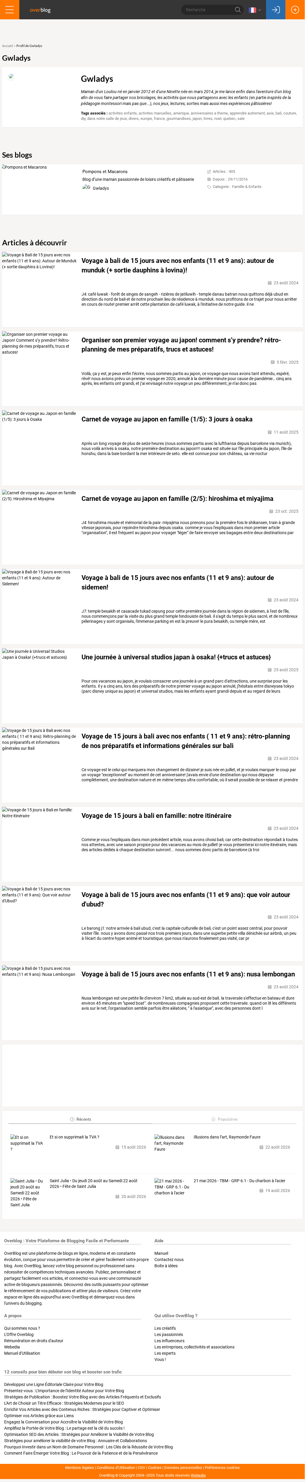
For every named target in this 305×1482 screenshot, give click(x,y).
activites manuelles (155, 113)
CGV (141, 1467)
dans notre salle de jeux (107, 118)
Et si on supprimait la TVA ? (74, 1137)
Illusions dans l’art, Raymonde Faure (227, 1137)
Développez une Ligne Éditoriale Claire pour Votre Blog (53, 1384)
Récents (83, 1119)
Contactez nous (169, 1259)
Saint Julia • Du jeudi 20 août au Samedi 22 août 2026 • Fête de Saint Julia (93, 1183)
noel (217, 118)
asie (270, 113)
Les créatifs (165, 1328)
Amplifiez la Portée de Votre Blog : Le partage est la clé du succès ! (64, 1428)
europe (146, 118)
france (159, 118)
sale (241, 118)
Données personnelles (183, 1467)
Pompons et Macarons (105, 171)
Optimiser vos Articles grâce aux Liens (39, 1415)
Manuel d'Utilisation (22, 1353)
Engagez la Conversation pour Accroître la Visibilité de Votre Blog (63, 1422)
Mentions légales (79, 1467)
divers (134, 118)
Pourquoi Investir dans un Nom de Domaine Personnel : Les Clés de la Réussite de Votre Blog (88, 1447)
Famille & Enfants (247, 186)
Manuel (161, 1253)
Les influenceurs (169, 1340)
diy (83, 118)
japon (197, 118)
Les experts (165, 1353)
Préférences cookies (222, 1467)
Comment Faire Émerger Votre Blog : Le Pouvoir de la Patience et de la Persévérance (81, 1453)
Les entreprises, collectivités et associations (194, 1347)
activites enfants (123, 113)
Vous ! (160, 1359)
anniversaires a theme (209, 113)
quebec (229, 118)
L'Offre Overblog (19, 1334)
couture (289, 113)
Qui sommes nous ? (22, 1328)
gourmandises (179, 118)
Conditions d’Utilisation (116, 1467)
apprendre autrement (247, 113)
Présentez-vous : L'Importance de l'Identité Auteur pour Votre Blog (64, 1390)
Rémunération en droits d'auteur (33, 1340)
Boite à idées (166, 1265)
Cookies (155, 1467)
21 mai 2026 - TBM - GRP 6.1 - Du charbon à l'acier (239, 1180)
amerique (181, 113)
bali (278, 113)
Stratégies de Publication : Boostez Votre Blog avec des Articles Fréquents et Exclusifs (82, 1397)
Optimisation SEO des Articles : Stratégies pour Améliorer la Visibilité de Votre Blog (79, 1434)
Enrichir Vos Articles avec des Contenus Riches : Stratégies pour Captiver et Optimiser (82, 1409)
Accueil (7, 46)
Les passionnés (168, 1334)
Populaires (228, 1119)
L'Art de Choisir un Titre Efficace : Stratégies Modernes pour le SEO (64, 1403)
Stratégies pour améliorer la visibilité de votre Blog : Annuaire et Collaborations (75, 1440)
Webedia (12, 1347)
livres (208, 118)
